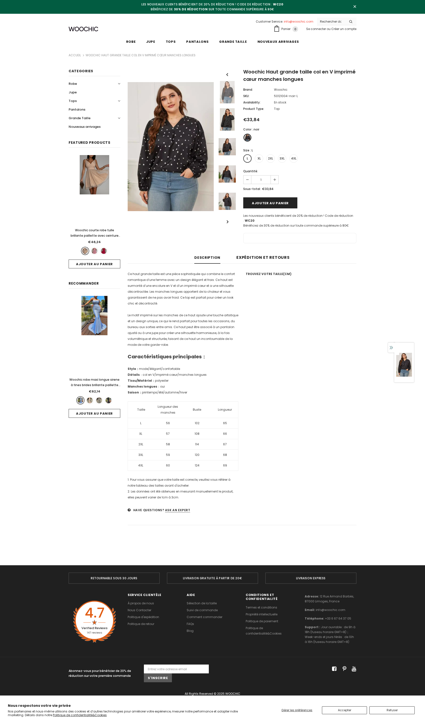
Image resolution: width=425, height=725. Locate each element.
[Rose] (94, 251)
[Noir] (108, 400)
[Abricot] (85, 251)
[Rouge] (103, 251)
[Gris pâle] (99, 400)
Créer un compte (343, 29)
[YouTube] (353, 669)
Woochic (281, 89)
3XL (282, 158)
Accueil (75, 55)
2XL (270, 158)
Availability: (251, 102)
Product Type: (253, 109)
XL (259, 158)
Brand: (248, 89)
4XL (293, 158)
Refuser (392, 710)
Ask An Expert (177, 510)
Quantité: (250, 171)
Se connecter (316, 29)
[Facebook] (333, 669)
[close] (354, 6)
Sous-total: (252, 189)
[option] (171, 146)
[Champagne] (89, 400)
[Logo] (83, 29)
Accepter (344, 710)
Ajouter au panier (94, 264)
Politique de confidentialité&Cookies (80, 715)
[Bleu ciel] (80, 400)
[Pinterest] (343, 669)
